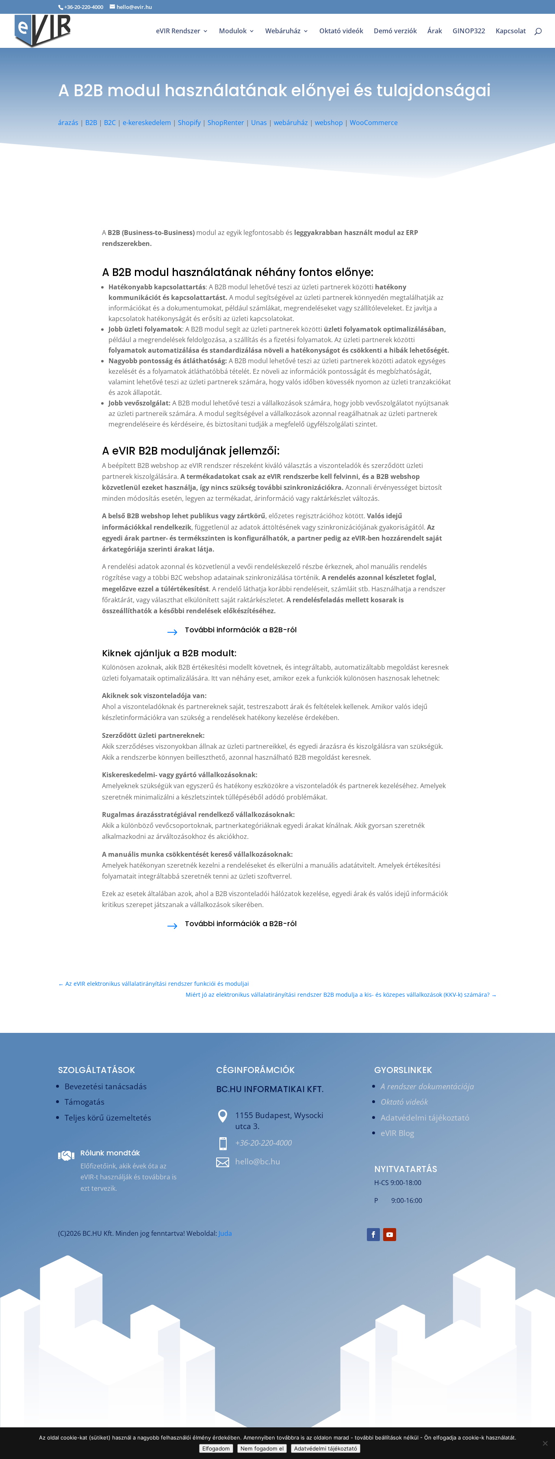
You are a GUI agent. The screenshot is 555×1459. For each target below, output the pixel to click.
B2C (110, 122)
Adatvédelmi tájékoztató (425, 1117)
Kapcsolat (511, 31)
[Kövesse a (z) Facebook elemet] (373, 1234)
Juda (225, 1233)
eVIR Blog (397, 1132)
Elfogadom (216, 1448)
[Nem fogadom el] (545, 1443)
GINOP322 (469, 31)
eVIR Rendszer (178, 31)
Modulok (233, 31)
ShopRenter (226, 122)
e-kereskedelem (147, 122)
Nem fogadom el (262, 1448)
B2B (91, 122)
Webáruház (283, 31)
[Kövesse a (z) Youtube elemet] (389, 1234)
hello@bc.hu (257, 1161)
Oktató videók (341, 31)
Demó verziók (395, 31)
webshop (329, 122)
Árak (434, 31)
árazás (68, 122)
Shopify (189, 122)
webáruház (291, 122)
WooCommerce (374, 122)
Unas (259, 122)
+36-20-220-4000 (263, 1142)
